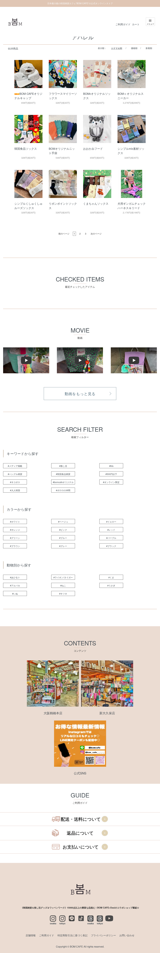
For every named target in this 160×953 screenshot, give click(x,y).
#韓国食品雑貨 (63, 474)
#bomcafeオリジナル (63, 482)
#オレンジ (15, 529)
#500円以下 (111, 474)
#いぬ (15, 593)
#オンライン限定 (111, 482)
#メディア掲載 (15, 465)
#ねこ (63, 585)
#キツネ (63, 593)
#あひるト (15, 577)
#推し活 (63, 465)
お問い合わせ (126, 935)
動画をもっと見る (80, 393)
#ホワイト (15, 521)
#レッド (111, 529)
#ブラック (111, 546)
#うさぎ (111, 585)
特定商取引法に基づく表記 (73, 935)
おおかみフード (93, 148)
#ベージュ (63, 521)
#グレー (63, 546)
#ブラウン (15, 546)
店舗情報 (31, 935)
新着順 (149, 48)
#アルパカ (15, 585)
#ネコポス (15, 482)
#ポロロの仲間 (63, 490)
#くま (111, 577)
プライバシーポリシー (103, 935)
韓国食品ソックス (25, 148)
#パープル (111, 537)
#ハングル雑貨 (15, 474)
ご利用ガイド (122, 24)
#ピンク (63, 529)
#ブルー (63, 537)
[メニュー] (150, 21)
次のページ (96, 233)
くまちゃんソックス (95, 203)
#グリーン (15, 537)
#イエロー (111, 521)
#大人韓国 (15, 490)
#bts (111, 465)
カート (136, 24)
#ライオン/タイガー (63, 577)
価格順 (134, 48)
